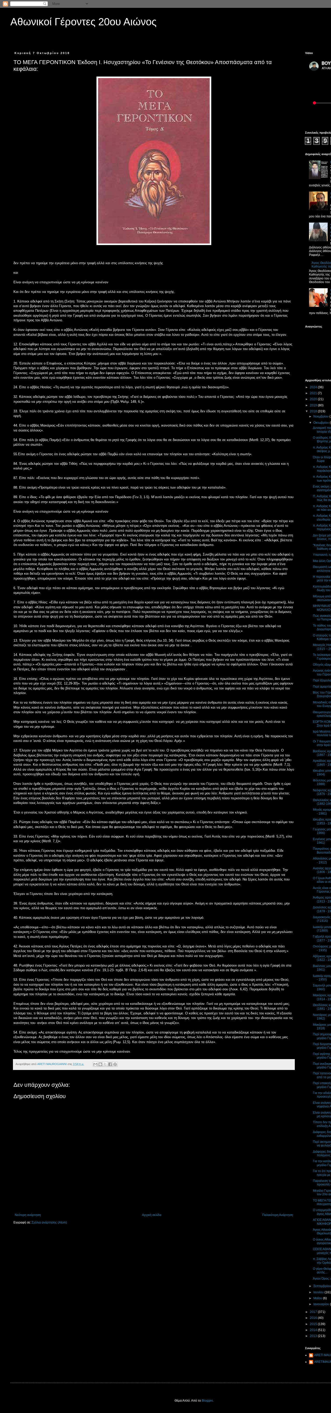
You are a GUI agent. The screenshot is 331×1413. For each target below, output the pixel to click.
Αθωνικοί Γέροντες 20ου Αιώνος (83, 21)
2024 (314, 387)
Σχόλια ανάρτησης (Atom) (49, 1222)
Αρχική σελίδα (151, 1215)
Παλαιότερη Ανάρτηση (277, 1215)
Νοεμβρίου (321, 416)
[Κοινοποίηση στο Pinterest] (115, 1064)
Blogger (207, 1400)
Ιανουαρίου (321, 1304)
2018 (314, 411)
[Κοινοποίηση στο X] (105, 1064)
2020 (314, 399)
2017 (314, 1312)
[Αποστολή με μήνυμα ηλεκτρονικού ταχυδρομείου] (95, 1064)
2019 (314, 405)
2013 (314, 1336)
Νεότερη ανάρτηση (28, 1215)
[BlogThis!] (100, 1064)
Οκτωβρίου (321, 422)
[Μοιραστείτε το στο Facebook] (110, 1064)
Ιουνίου (319, 1292)
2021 (314, 393)
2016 (314, 1318)
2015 (314, 1324)
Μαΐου (318, 1298)
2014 (314, 1330)
